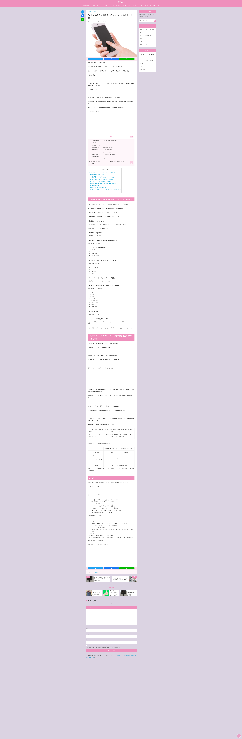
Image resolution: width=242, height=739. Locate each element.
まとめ (92, 163)
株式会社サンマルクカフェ (97, 142)
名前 (87, 628)
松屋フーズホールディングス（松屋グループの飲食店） (104, 154)
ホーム (91, 11)
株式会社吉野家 (95, 156)
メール (88, 634)
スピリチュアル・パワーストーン (143, 5)
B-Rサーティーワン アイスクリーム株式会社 (101, 152)
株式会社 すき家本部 (96, 145)
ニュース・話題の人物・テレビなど (121, 5)
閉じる (105, 169)
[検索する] (155, 21)
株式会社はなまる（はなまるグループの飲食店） (102, 149)
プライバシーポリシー (98, 5)
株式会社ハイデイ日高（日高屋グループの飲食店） (103, 147)
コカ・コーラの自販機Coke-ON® (99, 158)
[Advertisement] (111, 124)
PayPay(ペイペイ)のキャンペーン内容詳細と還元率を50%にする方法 (107, 161)
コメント (89, 608)
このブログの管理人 (86, 5)
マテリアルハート (121, 2)
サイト (87, 640)
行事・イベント (156, 5)
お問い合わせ (108, 5)
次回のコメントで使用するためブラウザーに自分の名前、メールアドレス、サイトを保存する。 (103, 647)
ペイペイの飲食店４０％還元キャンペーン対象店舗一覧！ (105, 140)
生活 (133, 5)
